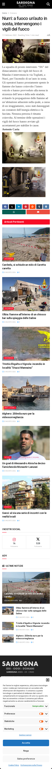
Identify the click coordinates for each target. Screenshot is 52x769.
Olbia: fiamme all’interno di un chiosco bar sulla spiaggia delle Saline (31, 611)
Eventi (7, 507)
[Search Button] (48, 4)
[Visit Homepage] (26, 4)
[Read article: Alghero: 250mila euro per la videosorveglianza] (26, 393)
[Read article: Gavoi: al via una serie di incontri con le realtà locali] (26, 493)
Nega (26, 751)
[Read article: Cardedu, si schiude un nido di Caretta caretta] (26, 244)
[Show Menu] (3, 4)
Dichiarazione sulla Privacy (31, 765)
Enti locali (9, 408)
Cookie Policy (13, 765)
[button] (47, 679)
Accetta (26, 743)
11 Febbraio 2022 (9, 35)
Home (4, 13)
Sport (7, 457)
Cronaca (13, 13)
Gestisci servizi (25, 735)
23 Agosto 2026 (10, 272)
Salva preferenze (26, 758)
